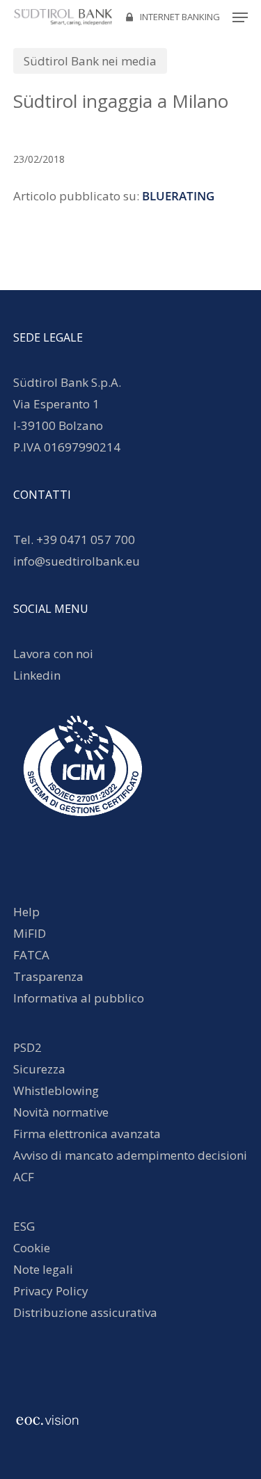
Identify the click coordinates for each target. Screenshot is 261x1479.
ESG (24, 1226)
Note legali (43, 1269)
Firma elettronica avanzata (87, 1134)
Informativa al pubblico (78, 998)
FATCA (31, 955)
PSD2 (27, 1047)
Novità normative (61, 1112)
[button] (240, 17)
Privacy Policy (50, 1291)
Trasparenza (48, 976)
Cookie (31, 1248)
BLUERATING (178, 196)
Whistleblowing (56, 1090)
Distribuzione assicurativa (85, 1312)
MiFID (29, 933)
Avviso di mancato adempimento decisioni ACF (130, 1166)
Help (26, 912)
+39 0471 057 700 (85, 539)
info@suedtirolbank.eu (78, 561)
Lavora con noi (53, 654)
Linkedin (37, 675)
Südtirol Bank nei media (90, 61)
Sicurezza (39, 1069)
